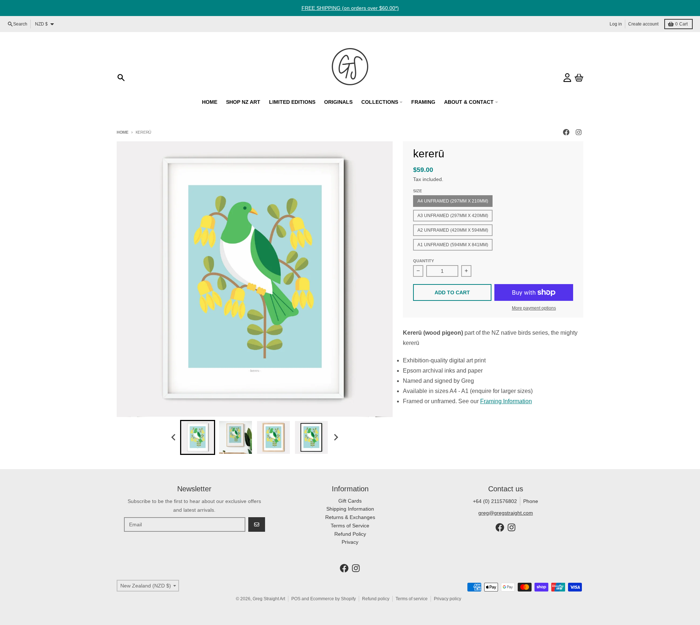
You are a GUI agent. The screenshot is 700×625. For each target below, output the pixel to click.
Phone (530, 501)
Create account (643, 24)
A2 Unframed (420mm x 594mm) (452, 230)
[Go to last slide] (173, 437)
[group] (197, 437)
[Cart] (579, 77)
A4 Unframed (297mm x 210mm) (452, 201)
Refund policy (375, 598)
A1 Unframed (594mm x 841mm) (452, 244)
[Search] (121, 77)
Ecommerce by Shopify (333, 598)
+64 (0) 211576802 (495, 501)
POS (295, 598)
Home (122, 132)
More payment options (534, 308)
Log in (616, 24)
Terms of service (412, 598)
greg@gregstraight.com (505, 513)
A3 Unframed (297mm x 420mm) (452, 215)
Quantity (423, 261)
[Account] (567, 77)
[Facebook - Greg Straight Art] (566, 132)
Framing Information (506, 401)
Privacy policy (447, 598)
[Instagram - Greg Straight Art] (578, 132)
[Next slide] (335, 437)
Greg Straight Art (269, 598)
